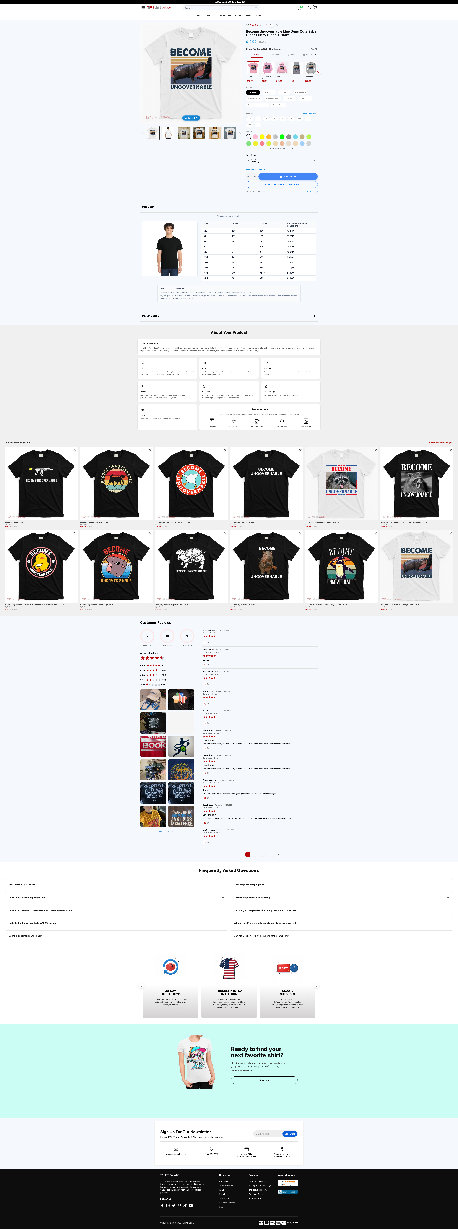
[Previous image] (142, 133)
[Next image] (240, 133)
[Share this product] (276, 25)
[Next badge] (316, 985)
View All (313, 49)
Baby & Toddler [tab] (312, 54)
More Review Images (167, 831)
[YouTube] (191, 1206)
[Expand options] (314, 161)
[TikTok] (185, 1206)
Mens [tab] (258, 54)
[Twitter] (174, 1206)
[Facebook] (162, 1206)
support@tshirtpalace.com (176, 1154)
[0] (315, 8)
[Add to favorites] (75, 450)
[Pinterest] (179, 1206)
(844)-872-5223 (211, 1154)
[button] (271, 25)
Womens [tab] (276, 54)
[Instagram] (168, 1206)
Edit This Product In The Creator (283, 184)
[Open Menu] (143, 8)
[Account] (309, 8)
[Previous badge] (141, 985)
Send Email (290, 1134)
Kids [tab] (293, 54)
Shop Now (264, 1080)
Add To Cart (289, 176)
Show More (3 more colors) (280, 148)
